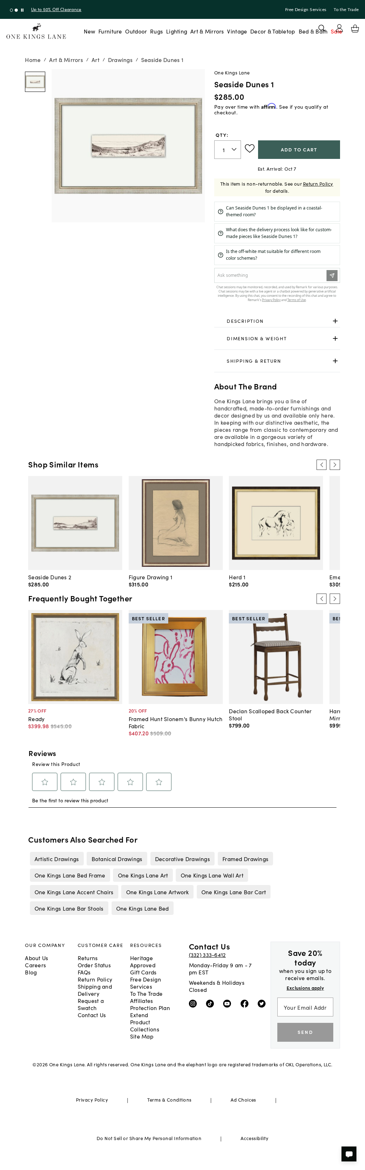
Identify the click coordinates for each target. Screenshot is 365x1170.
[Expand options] (335, 321)
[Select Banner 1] (16, 10)
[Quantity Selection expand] (234, 149)
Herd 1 (237, 577)
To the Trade (346, 9)
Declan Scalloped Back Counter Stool (270, 714)
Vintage (237, 31)
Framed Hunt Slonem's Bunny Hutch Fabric (176, 722)
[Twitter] (263, 1003)
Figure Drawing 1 (150, 577)
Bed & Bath (313, 31)
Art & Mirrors (207, 31)
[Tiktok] (211, 1003)
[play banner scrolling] (22, 10)
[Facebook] (246, 1003)
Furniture (110, 31)
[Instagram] (194, 1003)
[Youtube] (228, 1003)
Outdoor (136, 31)
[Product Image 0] (35, 82)
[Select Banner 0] (11, 10)
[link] (277, 321)
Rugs (156, 31)
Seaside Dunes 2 (49, 577)
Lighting (176, 31)
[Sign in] (339, 28)
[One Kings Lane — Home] (36, 31)
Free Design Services (306, 9)
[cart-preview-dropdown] (355, 28)
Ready (36, 719)
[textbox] (227, 149)
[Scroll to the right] (335, 465)
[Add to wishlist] (250, 148)
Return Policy (318, 183)
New (90, 31)
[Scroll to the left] (322, 465)
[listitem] (56, 858)
